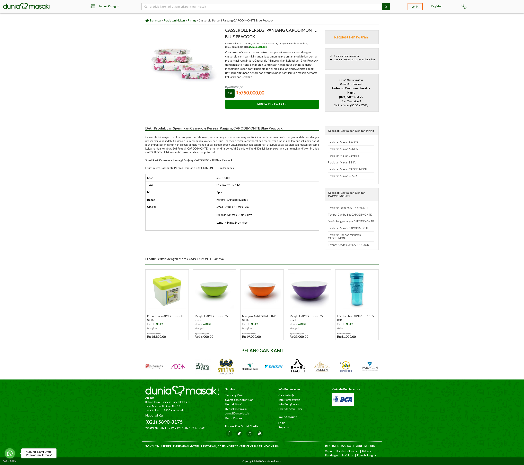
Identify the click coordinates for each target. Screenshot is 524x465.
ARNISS (159, 324)
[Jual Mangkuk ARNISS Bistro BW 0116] (262, 289)
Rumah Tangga (366, 455)
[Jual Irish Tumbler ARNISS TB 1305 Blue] (357, 289)
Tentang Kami (234, 395)
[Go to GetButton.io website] (9, 461)
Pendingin (331, 455)
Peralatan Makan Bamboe (343, 155)
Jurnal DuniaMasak (237, 413)
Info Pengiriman (288, 404)
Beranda (155, 20)
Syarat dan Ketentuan (239, 399)
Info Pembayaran (289, 399)
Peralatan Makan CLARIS (343, 176)
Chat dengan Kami (290, 409)
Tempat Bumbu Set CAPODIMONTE (350, 214)
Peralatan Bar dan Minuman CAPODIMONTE (344, 236)
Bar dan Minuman (347, 451)
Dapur (329, 451)
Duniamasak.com (258, 46)
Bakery (366, 451)
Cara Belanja (286, 395)
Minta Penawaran (272, 104)
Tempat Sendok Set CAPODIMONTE (350, 245)
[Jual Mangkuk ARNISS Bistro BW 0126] (309, 289)
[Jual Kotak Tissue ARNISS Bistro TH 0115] (167, 289)
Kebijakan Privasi (236, 409)
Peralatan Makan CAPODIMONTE (348, 169)
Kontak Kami (233, 404)
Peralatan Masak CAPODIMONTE (348, 228)
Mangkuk (152, 328)
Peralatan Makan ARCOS (343, 142)
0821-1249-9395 (170, 427)
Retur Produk (233, 418)
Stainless (347, 455)
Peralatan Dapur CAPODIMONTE (348, 207)
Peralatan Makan (174, 20)
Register (436, 6)
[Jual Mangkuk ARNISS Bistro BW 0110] (214, 289)
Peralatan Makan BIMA (342, 162)
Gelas (340, 328)
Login (415, 6)
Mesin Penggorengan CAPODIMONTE (351, 221)
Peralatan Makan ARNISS (343, 149)
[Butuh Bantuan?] (469, 6)
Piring (192, 20)
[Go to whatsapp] (10, 453)
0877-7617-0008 (194, 427)
